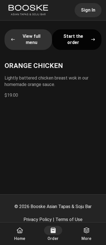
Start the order (73, 39)
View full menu (31, 39)
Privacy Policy (37, 219)
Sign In (88, 10)
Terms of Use (69, 219)
